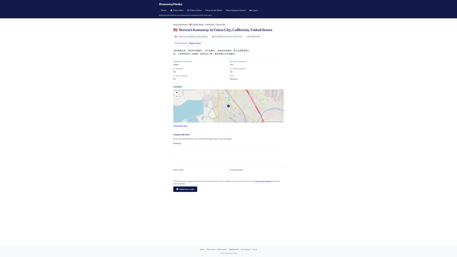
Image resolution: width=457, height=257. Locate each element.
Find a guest (222, 249)
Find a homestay (180, 24)
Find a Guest (196, 10)
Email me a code (186, 189)
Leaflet (268, 121)
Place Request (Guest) (236, 10)
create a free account (263, 181)
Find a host (210, 249)
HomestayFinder (170, 4)
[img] (228, 106)
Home (163, 10)
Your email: (178, 169)
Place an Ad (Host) (213, 10)
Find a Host (178, 10)
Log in (255, 10)
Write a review (195, 43)
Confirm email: (236, 169)
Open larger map (180, 126)
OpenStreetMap (278, 121)
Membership (234, 249)
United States (196, 24)
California (210, 24)
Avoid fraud (245, 249)
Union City (220, 24)
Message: (177, 143)
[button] (176, 92)
